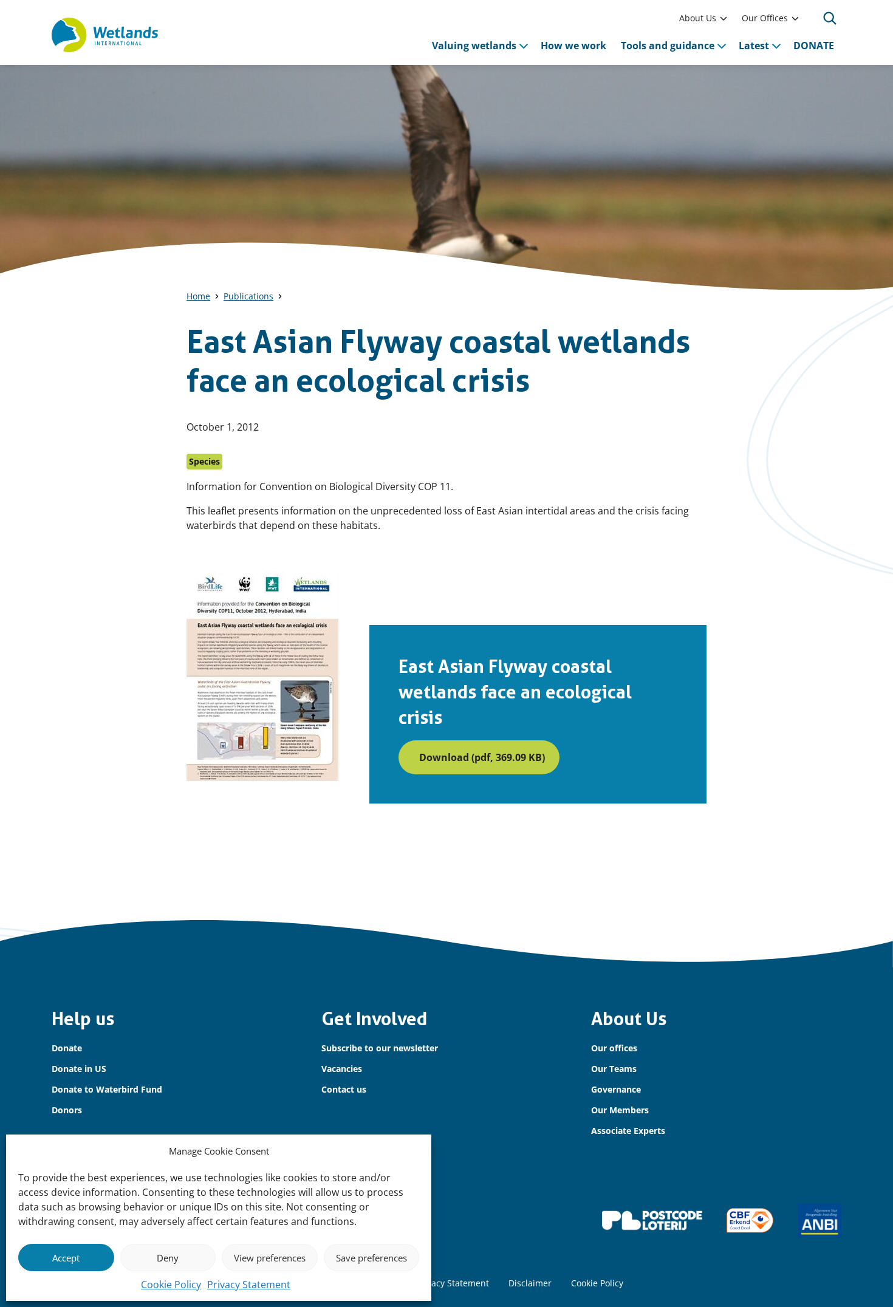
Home (198, 296)
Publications (248, 296)
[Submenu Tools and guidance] (722, 45)
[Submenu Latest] (776, 45)
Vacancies (341, 1068)
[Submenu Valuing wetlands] (524, 45)
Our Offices (765, 18)
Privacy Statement (248, 1284)
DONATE (813, 45)
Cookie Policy (171, 1284)
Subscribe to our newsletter (379, 1048)
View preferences (270, 1258)
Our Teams (614, 1068)
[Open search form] (829, 18)
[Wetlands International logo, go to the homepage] (105, 35)
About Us (697, 18)
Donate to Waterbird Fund (107, 1089)
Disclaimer (530, 1283)
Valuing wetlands (474, 45)
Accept (66, 1258)
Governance (616, 1089)
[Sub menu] (723, 18)
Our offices (614, 1048)
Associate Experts (628, 1130)
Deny (168, 1258)
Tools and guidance (667, 45)
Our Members (620, 1110)
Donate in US (79, 1068)
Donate (67, 1048)
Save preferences (371, 1258)
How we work (573, 45)
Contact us (343, 1089)
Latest (754, 45)
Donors (67, 1110)
